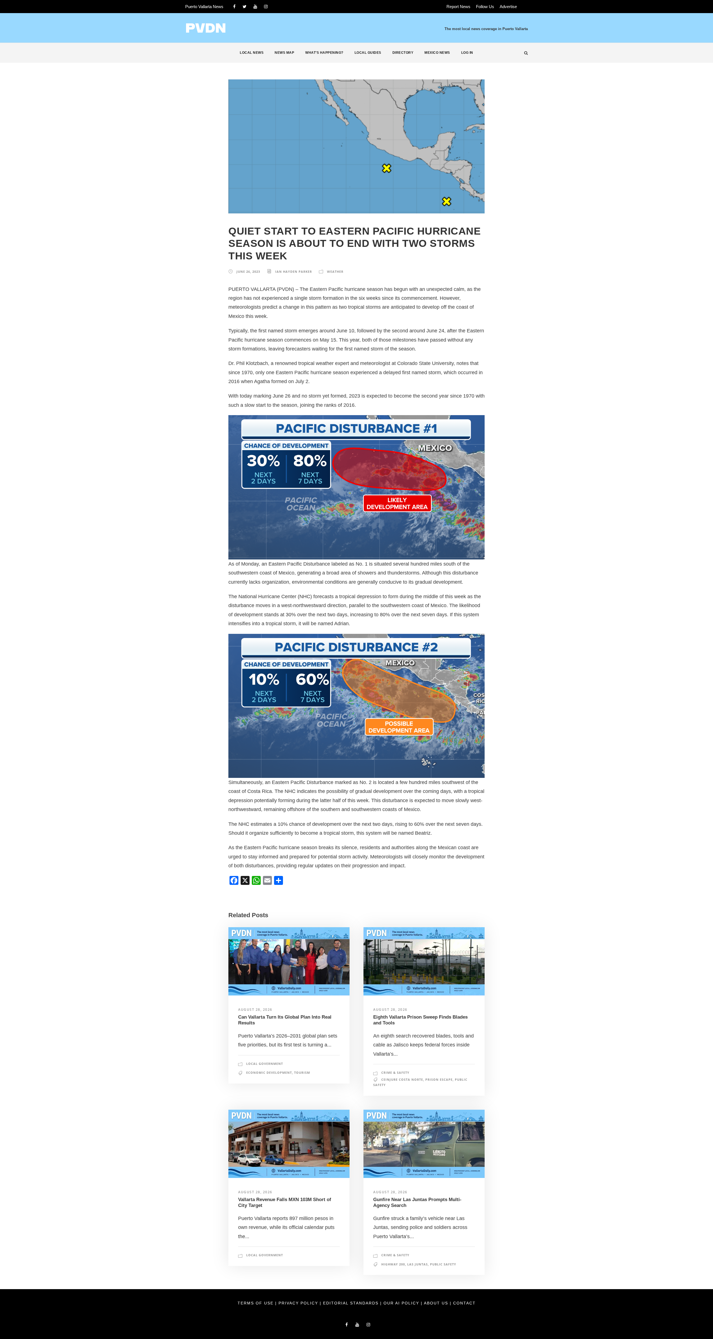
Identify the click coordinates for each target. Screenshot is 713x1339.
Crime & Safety (395, 1072)
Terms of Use (256, 1303)
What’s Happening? (324, 53)
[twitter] (244, 6)
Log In (467, 53)
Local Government (264, 1064)
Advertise (508, 6)
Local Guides (368, 53)
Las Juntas (417, 1264)
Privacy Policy (299, 1303)
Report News (458, 6)
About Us (437, 1303)
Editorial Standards (351, 1303)
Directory (403, 53)
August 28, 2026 (255, 1009)
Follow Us (485, 6)
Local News (251, 53)
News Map (284, 53)
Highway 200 (393, 1264)
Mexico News (437, 53)
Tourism (302, 1072)
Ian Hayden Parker (293, 271)
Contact (464, 1303)
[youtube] (255, 6)
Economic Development (269, 1072)
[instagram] (266, 6)
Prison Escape (439, 1079)
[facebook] (234, 6)
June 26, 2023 (248, 271)
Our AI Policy (401, 1303)
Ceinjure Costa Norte (402, 1079)
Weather (335, 271)
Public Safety (443, 1264)
